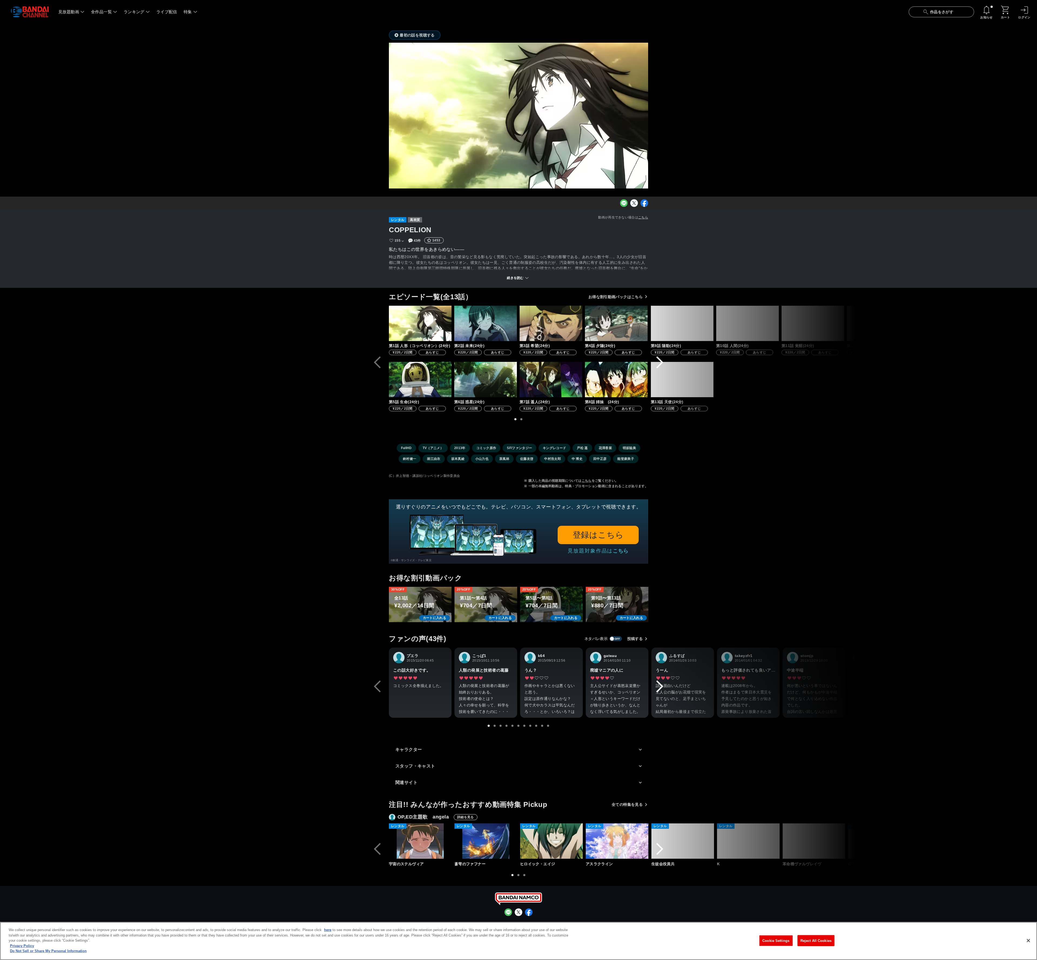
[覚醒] (813, 323)
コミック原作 (486, 448)
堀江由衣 (433, 459)
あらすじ (432, 352)
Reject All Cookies (815, 940)
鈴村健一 (409, 459)
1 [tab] (515, 419)
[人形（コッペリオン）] (420, 323)
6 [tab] (518, 726)
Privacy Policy (22, 946)
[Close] (1028, 940)
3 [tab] (500, 726)
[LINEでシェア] (624, 203)
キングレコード (554, 448)
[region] (518, 941)
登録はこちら (598, 534)
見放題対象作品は (598, 551)
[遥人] (551, 379)
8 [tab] (530, 726)
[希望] (551, 323)
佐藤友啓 (526, 459)
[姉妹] (616, 379)
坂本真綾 (457, 459)
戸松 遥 (582, 448)
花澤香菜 (605, 448)
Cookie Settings (775, 940)
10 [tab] (542, 726)
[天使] (682, 379)
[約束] (878, 323)
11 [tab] (548, 726)
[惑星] (485, 379)
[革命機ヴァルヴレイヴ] (814, 841)
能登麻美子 (625, 459)
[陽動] (682, 323)
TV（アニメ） (433, 448)
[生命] (420, 379)
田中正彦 (600, 459)
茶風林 (504, 459)
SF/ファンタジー (519, 448)
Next (660, 362)
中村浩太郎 (552, 459)
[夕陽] (616, 323)
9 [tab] (536, 726)
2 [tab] (521, 419)
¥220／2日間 (403, 352)
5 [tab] (512, 726)
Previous (377, 362)
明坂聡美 (629, 448)
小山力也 (482, 459)
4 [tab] (506, 726)
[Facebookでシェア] (644, 203)
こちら (643, 217)
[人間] (747, 323)
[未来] (485, 323)
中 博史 (577, 459)
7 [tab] (524, 726)
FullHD (406, 448)
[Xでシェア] (634, 203)
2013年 (460, 448)
